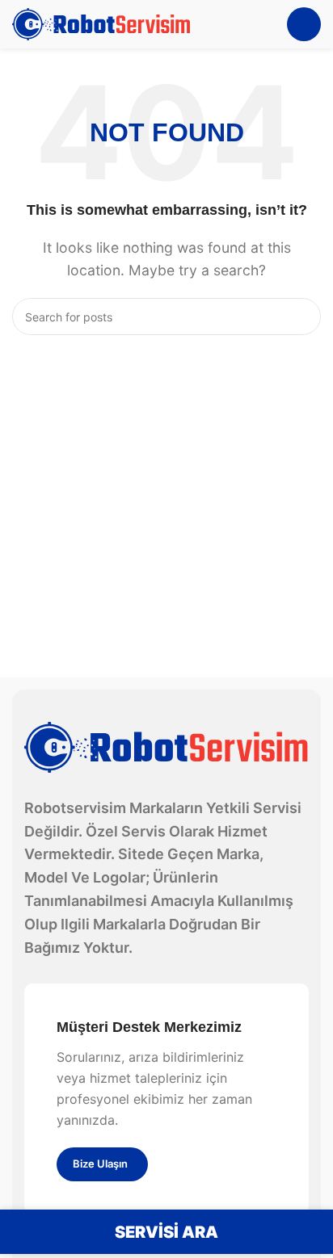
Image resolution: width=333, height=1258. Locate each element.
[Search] (302, 316)
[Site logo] (101, 23)
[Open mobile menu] (304, 24)
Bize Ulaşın (100, 1163)
